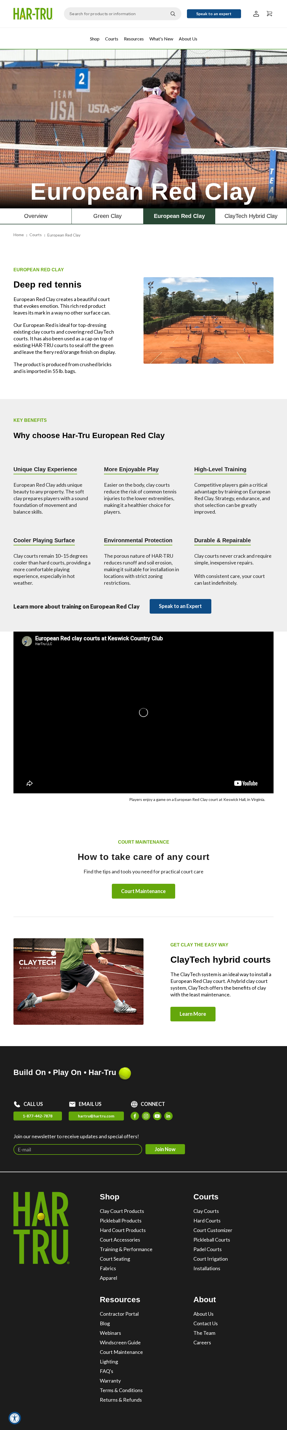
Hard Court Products (123, 1230)
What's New (161, 38)
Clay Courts (206, 1211)
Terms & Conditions (121, 1390)
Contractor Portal (119, 1314)
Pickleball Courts (211, 1240)
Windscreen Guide (120, 1342)
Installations (206, 1268)
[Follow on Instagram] (146, 1116)
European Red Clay (179, 216)
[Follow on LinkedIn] (168, 1116)
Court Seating (115, 1259)
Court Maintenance (143, 891)
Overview (35, 216)
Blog (105, 1323)
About (204, 1299)
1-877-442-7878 (37, 1116)
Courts (111, 38)
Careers (202, 1342)
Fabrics (108, 1268)
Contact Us (205, 1323)
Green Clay (107, 216)
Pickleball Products (121, 1220)
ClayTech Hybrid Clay (250, 216)
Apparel (108, 1278)
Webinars (110, 1333)
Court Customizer (212, 1230)
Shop (94, 38)
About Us (188, 38)
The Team (204, 1333)
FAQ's (106, 1371)
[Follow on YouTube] (157, 1116)
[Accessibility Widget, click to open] (14, 1418)
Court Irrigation (210, 1259)
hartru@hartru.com (96, 1116)
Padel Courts (207, 1249)
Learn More (193, 1014)
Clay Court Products (122, 1211)
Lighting (109, 1361)
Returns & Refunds (121, 1400)
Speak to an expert (214, 13)
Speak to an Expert (180, 606)
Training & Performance (126, 1249)
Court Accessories (120, 1240)
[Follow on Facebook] (135, 1116)
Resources (134, 38)
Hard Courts (207, 1220)
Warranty (110, 1380)
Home (18, 234)
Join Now (165, 1149)
